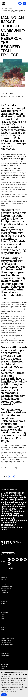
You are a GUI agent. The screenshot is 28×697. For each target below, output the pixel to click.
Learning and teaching (6, 631)
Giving (2, 618)
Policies (2, 659)
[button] (9, 476)
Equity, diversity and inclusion (7, 638)
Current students (5, 653)
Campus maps (4, 590)
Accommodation (4, 592)
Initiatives (3, 636)
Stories (2, 614)
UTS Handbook (4, 666)
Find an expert (4, 601)
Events (2, 610)
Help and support (5, 655)
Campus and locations (6, 640)
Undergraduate (4, 579)
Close (4, 694)
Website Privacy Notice (9, 691)
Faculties (3, 629)
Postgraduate (4, 581)
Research (3, 605)
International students (6, 588)
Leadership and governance (7, 644)
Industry (3, 603)
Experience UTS (4, 612)
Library (2, 657)
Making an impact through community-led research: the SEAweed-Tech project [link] (14, 11)
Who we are (3, 627)
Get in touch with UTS (8, 553)
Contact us (3, 668)
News (2, 607)
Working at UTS (4, 664)
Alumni (2, 616)
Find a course (4, 577)
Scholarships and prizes (6, 586)
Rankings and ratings (6, 642)
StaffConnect (4, 662)
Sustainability (4, 633)
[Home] (2, 8)
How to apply (4, 584)
